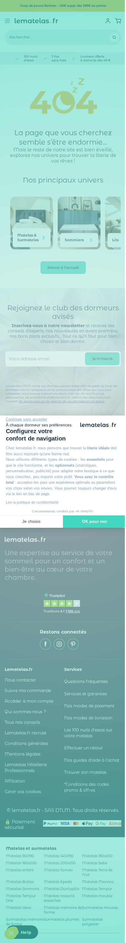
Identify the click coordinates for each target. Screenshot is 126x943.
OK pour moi (94, 521)
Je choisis (31, 521)
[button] (11, 933)
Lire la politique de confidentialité (32, 502)
